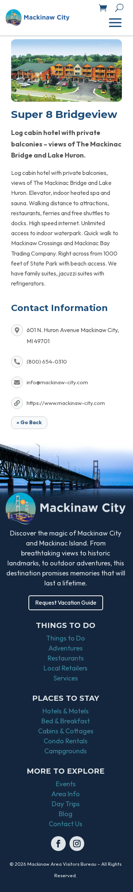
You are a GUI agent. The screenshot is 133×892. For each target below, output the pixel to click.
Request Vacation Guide (65, 602)
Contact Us (65, 824)
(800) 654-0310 (47, 361)
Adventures (65, 648)
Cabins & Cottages (65, 731)
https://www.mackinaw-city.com (66, 402)
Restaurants (66, 658)
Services (66, 678)
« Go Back (29, 422)
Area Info (65, 794)
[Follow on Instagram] (76, 843)
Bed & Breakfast (65, 721)
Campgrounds (65, 751)
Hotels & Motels (65, 711)
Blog (65, 814)
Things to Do (65, 638)
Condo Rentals (66, 741)
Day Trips (66, 804)
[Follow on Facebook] (58, 843)
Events (66, 784)
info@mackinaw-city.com (57, 382)
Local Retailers (66, 668)
